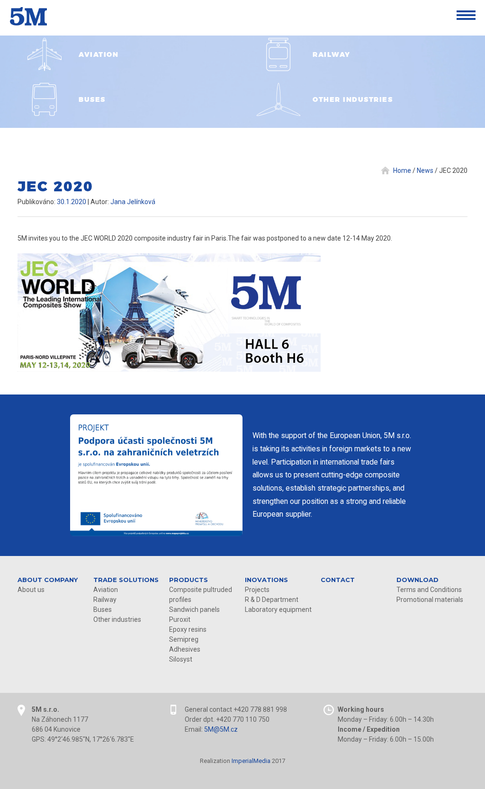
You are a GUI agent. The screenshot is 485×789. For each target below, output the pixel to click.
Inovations (266, 579)
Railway (105, 599)
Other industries (117, 619)
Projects (257, 589)
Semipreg (183, 639)
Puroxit (179, 619)
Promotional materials (429, 599)
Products (188, 579)
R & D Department (271, 599)
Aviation (105, 589)
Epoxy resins (188, 629)
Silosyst (180, 659)
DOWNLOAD (417, 579)
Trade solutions (126, 579)
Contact (338, 579)
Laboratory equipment (278, 609)
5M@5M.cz (221, 729)
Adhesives (184, 649)
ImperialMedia (251, 760)
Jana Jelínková (132, 202)
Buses (102, 609)
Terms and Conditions (429, 589)
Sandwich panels (194, 609)
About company (48, 579)
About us (31, 589)
